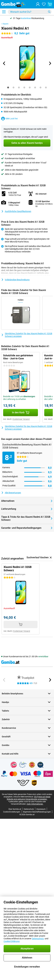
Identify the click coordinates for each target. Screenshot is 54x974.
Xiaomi (5, 24)
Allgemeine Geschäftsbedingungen (37, 812)
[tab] (8, 87)
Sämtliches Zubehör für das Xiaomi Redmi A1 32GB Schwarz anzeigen (28, 334)
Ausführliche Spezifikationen (18, 211)
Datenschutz (29, 809)
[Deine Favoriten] (44, 4)
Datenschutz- (38, 938)
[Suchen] (49, 11)
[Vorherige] (4, 63)
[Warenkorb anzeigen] (50, 4)
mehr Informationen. (35, 804)
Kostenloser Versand (21, 419)
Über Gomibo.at (14, 809)
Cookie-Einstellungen (11, 812)
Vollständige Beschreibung (17, 279)
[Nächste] (50, 63)
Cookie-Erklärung (12, 941)
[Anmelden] (38, 4)
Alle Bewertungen (13, 492)
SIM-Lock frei (11, 118)
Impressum (41, 809)
